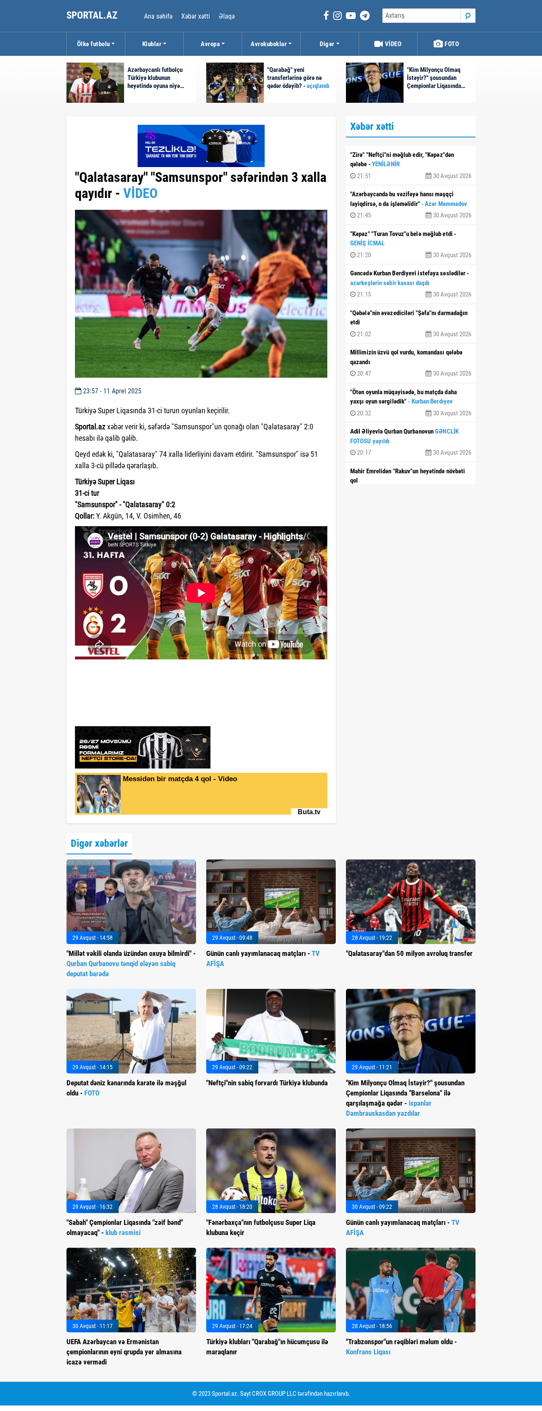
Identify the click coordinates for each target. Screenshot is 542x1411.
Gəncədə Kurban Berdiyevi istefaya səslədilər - (410, 283)
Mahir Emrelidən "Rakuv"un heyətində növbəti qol (410, 481)
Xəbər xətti (195, 16)
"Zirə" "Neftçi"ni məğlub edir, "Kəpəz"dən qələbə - (410, 165)
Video (392, 44)
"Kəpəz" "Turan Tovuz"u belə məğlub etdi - (410, 244)
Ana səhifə (158, 16)
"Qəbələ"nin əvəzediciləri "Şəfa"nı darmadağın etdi (410, 323)
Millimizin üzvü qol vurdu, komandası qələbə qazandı (410, 363)
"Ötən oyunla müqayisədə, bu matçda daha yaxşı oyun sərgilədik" (410, 402)
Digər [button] (327, 44)
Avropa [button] (210, 44)
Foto (451, 44)
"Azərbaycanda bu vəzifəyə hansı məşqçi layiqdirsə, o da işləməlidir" (410, 204)
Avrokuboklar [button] (269, 44)
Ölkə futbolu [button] (93, 44)
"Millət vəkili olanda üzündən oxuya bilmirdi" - (131, 963)
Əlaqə (227, 16)
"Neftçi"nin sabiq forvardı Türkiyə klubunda (267, 1083)
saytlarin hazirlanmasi (109, 672)
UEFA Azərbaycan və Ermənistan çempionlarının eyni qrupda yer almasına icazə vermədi (124, 1351)
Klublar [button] (152, 44)
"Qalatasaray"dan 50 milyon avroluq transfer (409, 953)
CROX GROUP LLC (274, 1393)
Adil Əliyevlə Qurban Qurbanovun (410, 442)
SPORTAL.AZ (92, 15)
